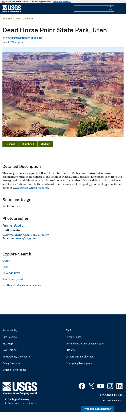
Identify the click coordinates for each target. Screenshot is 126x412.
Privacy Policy (73, 337)
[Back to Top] (115, 401)
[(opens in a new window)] (82, 385)
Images (7, 18)
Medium (45, 144)
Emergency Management (79, 363)
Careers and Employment (79, 356)
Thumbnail (28, 144)
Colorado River (11, 272)
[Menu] (120, 9)
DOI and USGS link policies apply (84, 343)
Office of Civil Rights (14, 370)
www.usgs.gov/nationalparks (30, 187)
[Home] (11, 11)
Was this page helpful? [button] (97, 408)
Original (10, 144)
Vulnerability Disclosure (16, 356)
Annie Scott (12, 225)
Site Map (7, 343)
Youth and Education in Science (24, 37)
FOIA (68, 330)
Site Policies (9, 337)
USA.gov (70, 350)
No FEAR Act (9, 350)
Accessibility (9, 330)
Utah (5, 266)
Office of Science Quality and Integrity (25, 234)
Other (6, 260)
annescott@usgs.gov (23, 238)
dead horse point (12, 279)
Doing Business (11, 363)
